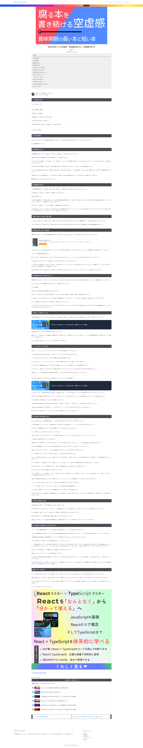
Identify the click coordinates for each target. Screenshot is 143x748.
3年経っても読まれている (38, 74)
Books (121, 2)
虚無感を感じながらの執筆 (38, 70)
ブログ (85, 732)
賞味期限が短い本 (36, 62)
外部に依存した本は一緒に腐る (39, 67)
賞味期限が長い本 (36, 65)
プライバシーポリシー (88, 737)
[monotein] (20, 2)
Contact (126, 2)
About (111, 2)
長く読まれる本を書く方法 (38, 79)
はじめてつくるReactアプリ (38, 407)
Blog (116, 2)
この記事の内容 (36, 58)
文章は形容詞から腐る (37, 81)
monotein (69, 745)
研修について (70, 734)
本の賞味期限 (35, 60)
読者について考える (37, 86)
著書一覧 (85, 734)
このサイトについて (88, 731)
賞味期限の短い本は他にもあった (39, 72)
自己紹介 (46, 94)
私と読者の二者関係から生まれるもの (40, 84)
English (85, 739)
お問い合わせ (86, 736)
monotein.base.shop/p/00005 (39, 672)
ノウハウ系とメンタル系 (38, 77)
